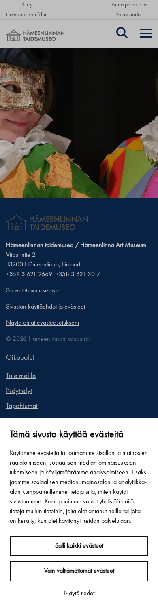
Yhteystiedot (129, 14)
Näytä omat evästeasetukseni (42, 323)
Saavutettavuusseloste (33, 291)
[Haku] (122, 34)
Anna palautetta (129, 5)
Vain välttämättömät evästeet (79, 571)
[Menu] (146, 34)
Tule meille (21, 376)
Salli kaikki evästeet (79, 546)
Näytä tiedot (79, 593)
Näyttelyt (19, 391)
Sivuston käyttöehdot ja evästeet (45, 307)
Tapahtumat (22, 406)
